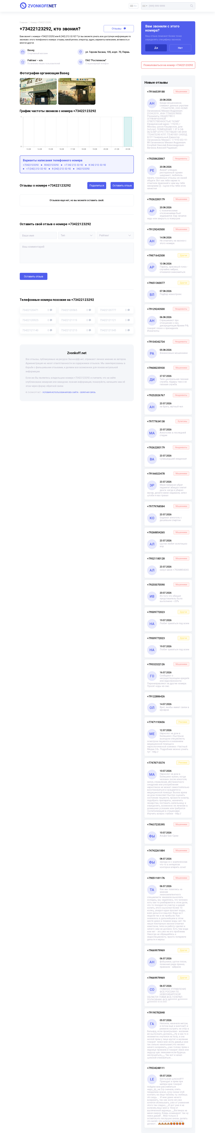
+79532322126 (167, 664)
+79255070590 (167, 584)
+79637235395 (167, 824)
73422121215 (74, 330)
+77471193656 (167, 722)
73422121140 (35, 330)
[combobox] (144, 5)
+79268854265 (167, 532)
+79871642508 (167, 255)
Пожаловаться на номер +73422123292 (168, 65)
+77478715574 (167, 762)
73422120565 (74, 310)
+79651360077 (167, 282)
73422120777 (113, 310)
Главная (23, 22)
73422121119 (74, 320)
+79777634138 (167, 421)
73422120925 (35, 320)
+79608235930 (167, 367)
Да (156, 47)
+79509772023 (167, 612)
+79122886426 (156, 696)
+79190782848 (156, 1012)
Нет (180, 47)
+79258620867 (167, 158)
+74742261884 (167, 850)
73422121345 (113, 330)
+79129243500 (167, 229)
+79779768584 (167, 506)
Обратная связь (88, 392)
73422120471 (35, 310)
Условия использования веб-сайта (60, 392)
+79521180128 (167, 558)
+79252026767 (167, 395)
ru (135, 6)
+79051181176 (167, 878)
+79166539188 (167, 91)
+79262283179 (167, 199)
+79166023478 (167, 473)
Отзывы (117, 28)
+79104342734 (167, 341)
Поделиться (96, 185)
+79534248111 (156, 1067)
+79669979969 (167, 950)
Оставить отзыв (122, 185)
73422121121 (113, 320)
